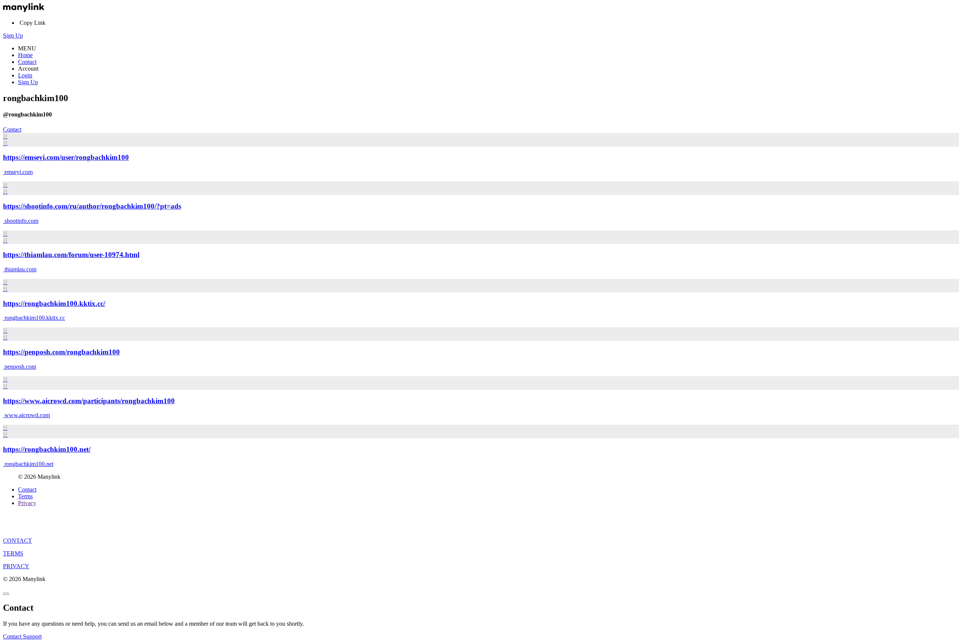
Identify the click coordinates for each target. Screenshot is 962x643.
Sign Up (13, 35)
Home (25, 55)
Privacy (27, 503)
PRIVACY (16, 566)
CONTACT (17, 540)
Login (25, 75)
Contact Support (22, 636)
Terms (25, 496)
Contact (27, 62)
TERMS (13, 553)
